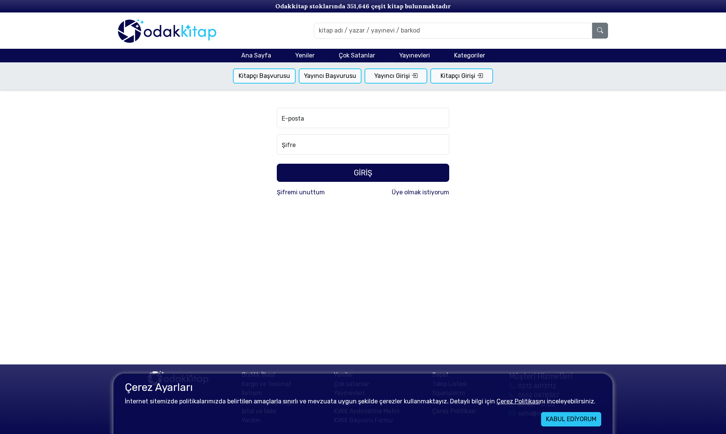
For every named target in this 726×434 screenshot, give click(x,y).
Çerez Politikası (518, 401)
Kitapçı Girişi (459, 75)
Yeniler (305, 55)
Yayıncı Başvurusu (330, 75)
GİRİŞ (363, 172)
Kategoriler (469, 55)
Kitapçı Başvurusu (264, 75)
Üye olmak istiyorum (420, 192)
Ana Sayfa (256, 55)
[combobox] (453, 31)
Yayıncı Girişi (392, 75)
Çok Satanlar (357, 55)
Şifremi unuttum (301, 192)
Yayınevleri (414, 55)
